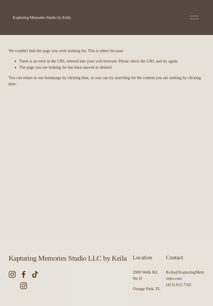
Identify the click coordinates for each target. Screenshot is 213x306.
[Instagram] (12, 274)
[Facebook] (23, 274)
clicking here (78, 77)
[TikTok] (35, 274)
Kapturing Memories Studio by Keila (42, 17)
